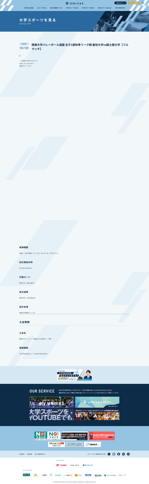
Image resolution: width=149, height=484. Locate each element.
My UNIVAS (135, 3)
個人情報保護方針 (40, 454)
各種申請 (21, 454)
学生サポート (120, 3)
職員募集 (29, 454)
